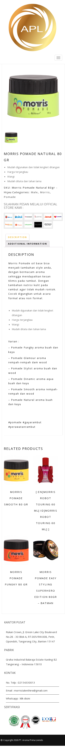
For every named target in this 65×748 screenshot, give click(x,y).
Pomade (10, 197)
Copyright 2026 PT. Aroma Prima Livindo (23, 740)
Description (17, 237)
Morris (45, 192)
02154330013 (26, 682)
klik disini (25, 698)
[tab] (17, 237)
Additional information (27, 243)
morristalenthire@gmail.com (30, 690)
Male (34, 192)
